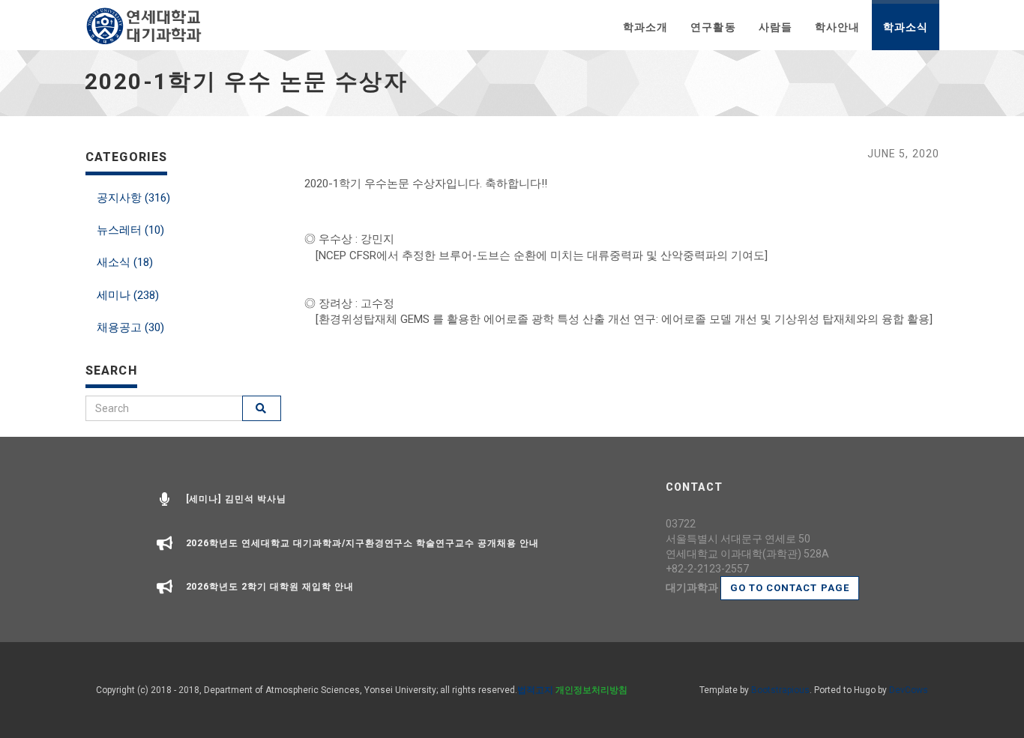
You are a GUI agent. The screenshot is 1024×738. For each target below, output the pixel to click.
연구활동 (712, 27)
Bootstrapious (780, 690)
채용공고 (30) (130, 327)
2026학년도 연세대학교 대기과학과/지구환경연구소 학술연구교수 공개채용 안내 (362, 543)
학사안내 (837, 27)
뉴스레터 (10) (130, 230)
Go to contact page (789, 587)
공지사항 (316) (133, 198)
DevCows (908, 690)
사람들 (775, 27)
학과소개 (645, 27)
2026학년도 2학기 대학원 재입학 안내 (270, 586)
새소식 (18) (125, 262)
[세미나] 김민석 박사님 (236, 499)
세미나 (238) (128, 295)
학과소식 (905, 27)
